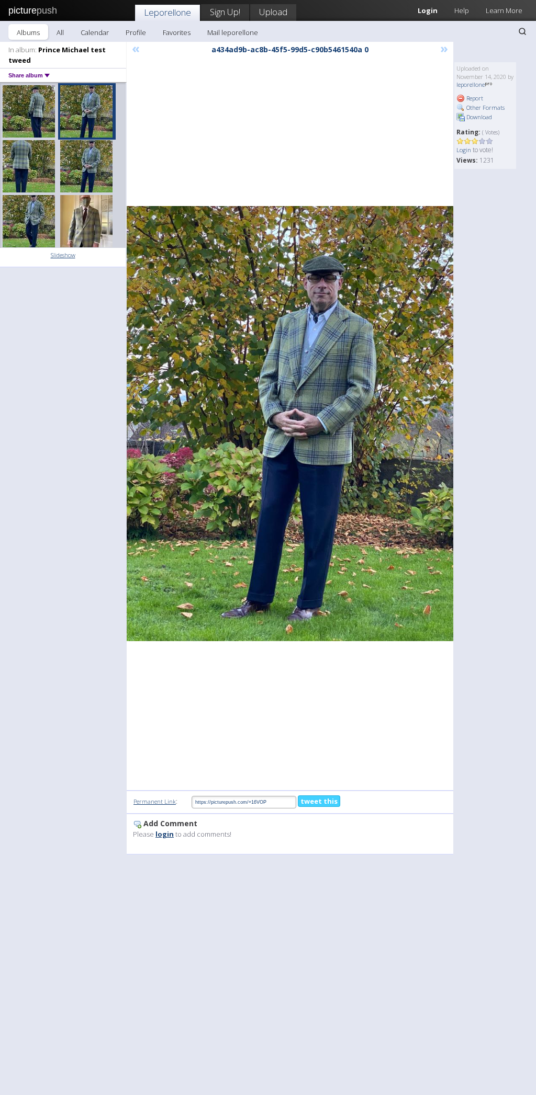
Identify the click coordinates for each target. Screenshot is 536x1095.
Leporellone (167, 12)
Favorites (177, 32)
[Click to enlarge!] (290, 423)
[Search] (522, 31)
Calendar (95, 32)
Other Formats (485, 107)
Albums (28, 32)
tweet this (319, 801)
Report (474, 98)
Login (463, 150)
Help (461, 10)
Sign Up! (225, 12)
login (164, 834)
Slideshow (63, 255)
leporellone (470, 84)
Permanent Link (154, 801)
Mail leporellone (232, 32)
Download (478, 117)
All (60, 32)
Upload (273, 12)
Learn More (504, 10)
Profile (136, 32)
